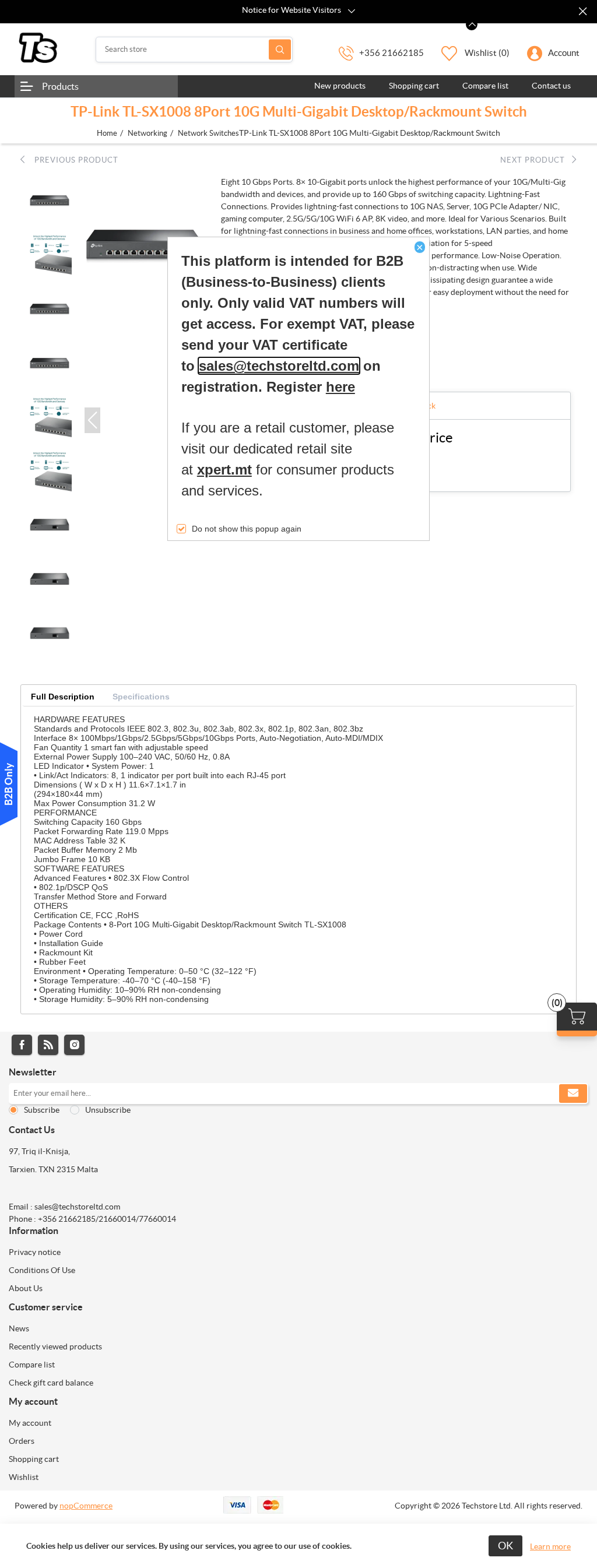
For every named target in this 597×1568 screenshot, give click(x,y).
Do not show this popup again (246, 528)
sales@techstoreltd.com (279, 366)
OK (505, 1545)
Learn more (550, 1546)
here (340, 387)
